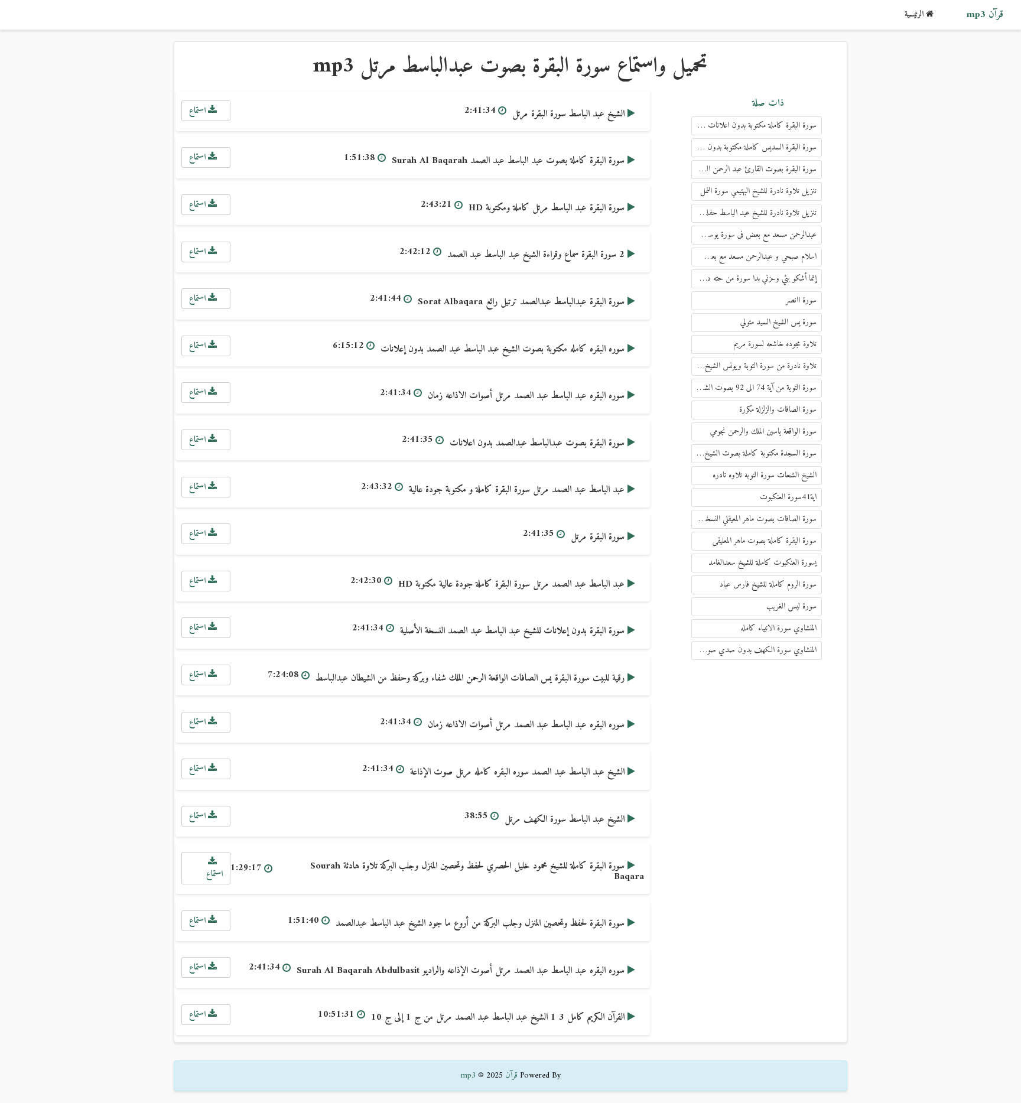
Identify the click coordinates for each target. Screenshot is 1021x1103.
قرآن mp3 (984, 15)
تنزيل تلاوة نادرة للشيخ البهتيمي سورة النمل (758, 191)
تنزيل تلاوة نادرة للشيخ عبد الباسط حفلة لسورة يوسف (754, 213)
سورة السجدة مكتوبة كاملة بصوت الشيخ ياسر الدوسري (754, 453)
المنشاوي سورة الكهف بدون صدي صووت (756, 650)
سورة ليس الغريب (791, 606)
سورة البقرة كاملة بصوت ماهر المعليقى (765, 540)
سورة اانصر (801, 300)
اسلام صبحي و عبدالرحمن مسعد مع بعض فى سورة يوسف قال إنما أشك (754, 256)
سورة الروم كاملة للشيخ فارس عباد (768, 584)
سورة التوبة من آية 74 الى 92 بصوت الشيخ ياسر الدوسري (754, 387)
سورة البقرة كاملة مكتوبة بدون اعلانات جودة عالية (754, 125)
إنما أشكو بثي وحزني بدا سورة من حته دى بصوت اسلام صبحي (754, 278)
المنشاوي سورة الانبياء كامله (778, 628)
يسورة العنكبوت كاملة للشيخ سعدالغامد (762, 562)
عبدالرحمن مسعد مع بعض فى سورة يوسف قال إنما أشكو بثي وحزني (754, 234)
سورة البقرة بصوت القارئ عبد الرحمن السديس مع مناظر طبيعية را (754, 169)
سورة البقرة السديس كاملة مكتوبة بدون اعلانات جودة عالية (754, 147)
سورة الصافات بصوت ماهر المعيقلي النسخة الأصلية (754, 519)
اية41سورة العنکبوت (788, 497)
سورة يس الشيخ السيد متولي (778, 322)
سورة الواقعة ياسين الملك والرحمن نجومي (763, 431)
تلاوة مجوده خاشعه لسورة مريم (775, 344)
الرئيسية (915, 14)
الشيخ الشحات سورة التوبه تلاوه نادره (765, 475)
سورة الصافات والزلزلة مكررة (778, 409)
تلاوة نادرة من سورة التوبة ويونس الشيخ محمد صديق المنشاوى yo (754, 366)
